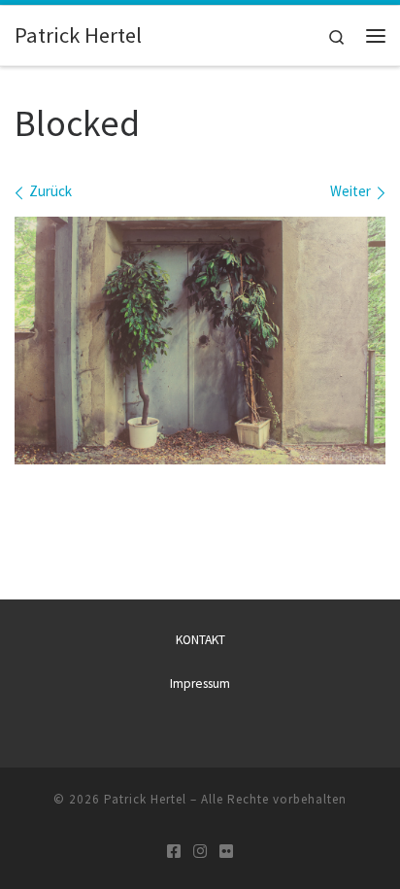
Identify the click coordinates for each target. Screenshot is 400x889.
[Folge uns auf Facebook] (174, 851)
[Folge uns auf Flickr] (226, 851)
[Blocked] (200, 340)
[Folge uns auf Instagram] (200, 851)
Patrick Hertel (145, 799)
